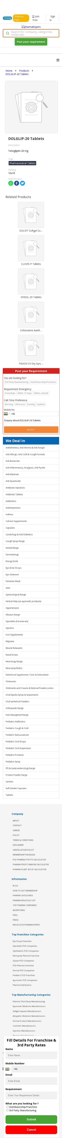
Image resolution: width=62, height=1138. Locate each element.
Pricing (8, 18)
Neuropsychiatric (14, 668)
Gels (8, 587)
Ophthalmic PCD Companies (26, 951)
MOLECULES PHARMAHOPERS (26, 924)
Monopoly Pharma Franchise (26, 955)
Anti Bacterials (13, 461)
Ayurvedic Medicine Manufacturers (29, 1006)
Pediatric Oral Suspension (18, 748)
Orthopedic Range (15, 708)
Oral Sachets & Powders (17, 701)
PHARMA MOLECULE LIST (24, 900)
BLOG (15, 885)
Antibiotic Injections (15, 487)
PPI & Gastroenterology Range (20, 768)
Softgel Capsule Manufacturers (27, 1011)
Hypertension (12, 608)
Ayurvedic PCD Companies (25, 980)
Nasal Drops (12, 654)
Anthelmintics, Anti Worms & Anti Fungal (25, 447)
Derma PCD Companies (23, 970)
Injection (10, 628)
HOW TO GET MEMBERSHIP (25, 890)
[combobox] (31, 33)
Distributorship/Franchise (23, 1107)
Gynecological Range (16, 594)
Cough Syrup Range (15, 541)
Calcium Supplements (16, 521)
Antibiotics (11, 501)
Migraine (10, 641)
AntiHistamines (13, 507)
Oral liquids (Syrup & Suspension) (22, 694)
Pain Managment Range (17, 714)
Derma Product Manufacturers (27, 1021)
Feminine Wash (13, 581)
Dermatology (12, 554)
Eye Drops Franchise (22, 941)
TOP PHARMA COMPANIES (25, 905)
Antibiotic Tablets (14, 494)
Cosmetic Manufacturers (24, 1025)
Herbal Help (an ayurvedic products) (23, 601)
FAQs (15, 915)
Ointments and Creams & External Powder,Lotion (29, 688)
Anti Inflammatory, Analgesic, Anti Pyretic (25, 467)
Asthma (9, 514)
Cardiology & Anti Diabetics (19, 534)
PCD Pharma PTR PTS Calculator (29, 859)
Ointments (11, 681)
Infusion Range (13, 614)
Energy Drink (12, 561)
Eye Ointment (12, 574)
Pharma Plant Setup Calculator (29, 869)
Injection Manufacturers (24, 1030)
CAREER (16, 830)
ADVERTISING (19, 910)
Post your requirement (31, 41)
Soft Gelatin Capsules (16, 788)
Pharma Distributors (22, 985)
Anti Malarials (12, 474)
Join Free (36, 18)
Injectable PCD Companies (25, 946)
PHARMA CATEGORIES (23, 895)
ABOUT (16, 820)
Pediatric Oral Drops (16, 741)
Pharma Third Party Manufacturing (29, 1001)
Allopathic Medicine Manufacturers (29, 1016)
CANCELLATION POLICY (23, 850)
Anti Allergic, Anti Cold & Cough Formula (25, 454)
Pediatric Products (15, 754)
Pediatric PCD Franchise (24, 975)
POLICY (16, 835)
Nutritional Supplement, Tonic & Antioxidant (27, 674)
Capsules (10, 527)
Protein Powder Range (16, 775)
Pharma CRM (18, 18)
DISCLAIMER (18, 845)
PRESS (15, 920)
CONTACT (17, 825)
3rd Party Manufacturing (22, 1110)
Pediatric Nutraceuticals (17, 734)
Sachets (9, 781)
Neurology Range (14, 661)
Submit (31, 1119)
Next (31, 429)
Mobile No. (9, 409)
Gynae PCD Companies (23, 960)
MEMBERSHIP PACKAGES (24, 854)
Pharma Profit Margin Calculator (31, 864)
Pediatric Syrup (13, 761)
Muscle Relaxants (14, 648)
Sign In (52, 18)
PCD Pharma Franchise (23, 965)
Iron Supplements (14, 634)
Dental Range (12, 547)
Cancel (31, 1129)
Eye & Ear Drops (13, 567)
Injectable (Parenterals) (17, 621)
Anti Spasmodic (13, 481)
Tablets (9, 795)
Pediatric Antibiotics (15, 721)
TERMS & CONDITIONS (23, 840)
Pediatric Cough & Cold (17, 728)
